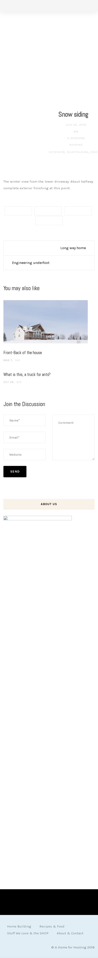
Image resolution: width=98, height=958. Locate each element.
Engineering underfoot (30, 263)
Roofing (76, 144)
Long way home (73, 248)
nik (76, 131)
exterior (57, 152)
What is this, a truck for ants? (27, 374)
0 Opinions (75, 138)
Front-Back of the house (22, 352)
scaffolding (78, 152)
